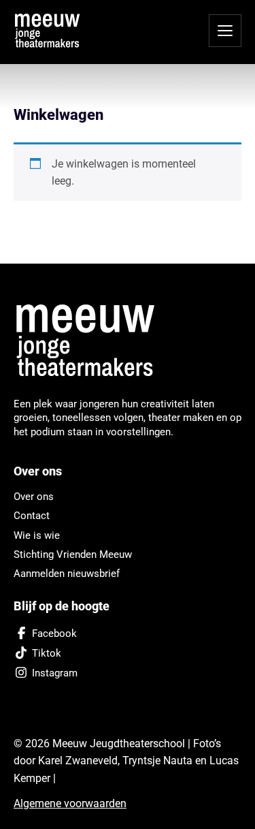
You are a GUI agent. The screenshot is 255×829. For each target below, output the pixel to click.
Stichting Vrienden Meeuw (73, 554)
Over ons (34, 496)
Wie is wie (37, 535)
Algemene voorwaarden (70, 803)
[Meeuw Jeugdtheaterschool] (93, 341)
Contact (32, 516)
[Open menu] (225, 30)
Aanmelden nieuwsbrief (67, 573)
